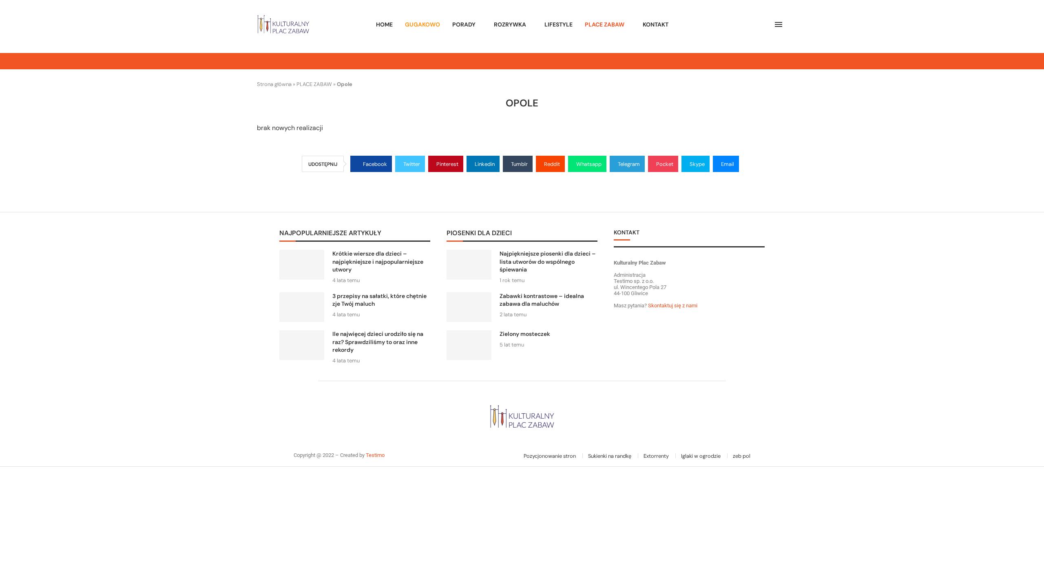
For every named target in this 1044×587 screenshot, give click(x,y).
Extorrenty (656, 455)
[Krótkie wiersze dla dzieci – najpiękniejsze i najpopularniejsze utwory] (301, 265)
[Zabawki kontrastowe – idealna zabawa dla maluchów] (469, 307)
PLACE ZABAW (604, 24)
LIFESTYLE (558, 24)
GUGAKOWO (422, 24)
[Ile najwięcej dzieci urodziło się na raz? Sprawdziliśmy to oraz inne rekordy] (301, 345)
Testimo (375, 455)
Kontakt (655, 24)
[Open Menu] (778, 24)
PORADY (464, 24)
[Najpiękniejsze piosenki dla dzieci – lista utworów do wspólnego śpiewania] (469, 265)
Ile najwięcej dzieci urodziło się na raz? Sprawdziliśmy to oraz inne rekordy (377, 341)
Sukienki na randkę (609, 455)
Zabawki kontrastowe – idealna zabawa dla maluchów (542, 300)
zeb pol (741, 455)
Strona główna (274, 84)
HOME (384, 24)
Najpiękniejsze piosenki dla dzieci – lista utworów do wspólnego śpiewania (548, 261)
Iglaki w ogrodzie (701, 455)
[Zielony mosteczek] (469, 345)
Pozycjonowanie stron (550, 455)
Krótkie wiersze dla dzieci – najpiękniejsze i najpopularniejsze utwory (377, 261)
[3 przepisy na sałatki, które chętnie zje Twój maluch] (301, 307)
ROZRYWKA (510, 24)
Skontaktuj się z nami (672, 305)
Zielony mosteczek (525, 334)
